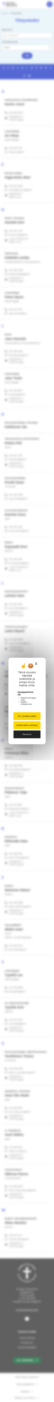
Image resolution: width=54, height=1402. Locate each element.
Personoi (27, 734)
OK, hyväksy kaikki (27, 716)
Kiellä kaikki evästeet (27, 725)
